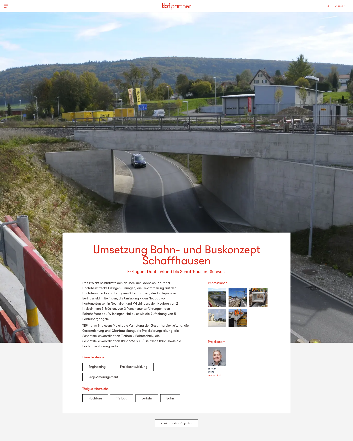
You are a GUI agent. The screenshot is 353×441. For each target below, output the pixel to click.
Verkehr (147, 398)
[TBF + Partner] (176, 6)
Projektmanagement (103, 377)
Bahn (170, 398)
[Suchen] (328, 5)
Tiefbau (121, 398)
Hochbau (95, 398)
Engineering (97, 367)
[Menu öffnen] (5, 5)
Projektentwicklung (133, 367)
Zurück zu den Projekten (176, 423)
